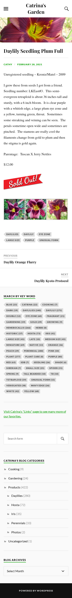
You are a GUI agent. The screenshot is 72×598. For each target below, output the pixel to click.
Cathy (8, 64)
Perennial (33, 351)
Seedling (42, 362)
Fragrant (56, 316)
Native (36, 345)
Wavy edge (40, 385)
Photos (16, 532)
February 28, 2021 (29, 64)
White (12, 391)
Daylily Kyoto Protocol (51, 281)
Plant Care (34, 356)
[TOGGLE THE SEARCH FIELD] (66, 9)
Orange (55, 345)
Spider (56, 368)
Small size (35, 368)
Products (14, 487)
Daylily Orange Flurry (20, 262)
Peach (12, 351)
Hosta (34, 333)
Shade (60, 362)
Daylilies (12, 234)
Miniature (15, 345)
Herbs (41, 327)
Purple (29, 240)
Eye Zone (44, 234)
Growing (54, 322)
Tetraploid (16, 379)
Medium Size (55, 339)
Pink (53, 351)
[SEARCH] (62, 438)
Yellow (31, 391)
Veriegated (16, 385)
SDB (25, 362)
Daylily (29, 234)
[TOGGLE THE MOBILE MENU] (6, 9)
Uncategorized (18, 541)
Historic (14, 333)
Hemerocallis (18, 327)
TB (55, 374)
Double (13, 316)
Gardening (15, 322)
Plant (13, 356)
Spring (12, 374)
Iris (50, 333)
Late (35, 339)
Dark (12, 310)
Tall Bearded (35, 374)
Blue (11, 304)
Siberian (13, 368)
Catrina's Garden (36, 8)
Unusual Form (49, 240)
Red (11, 362)
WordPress (45, 590)
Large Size (13, 240)
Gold (36, 322)
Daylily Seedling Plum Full (33, 50)
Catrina (29, 304)
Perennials (18, 523)
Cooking (49, 304)
